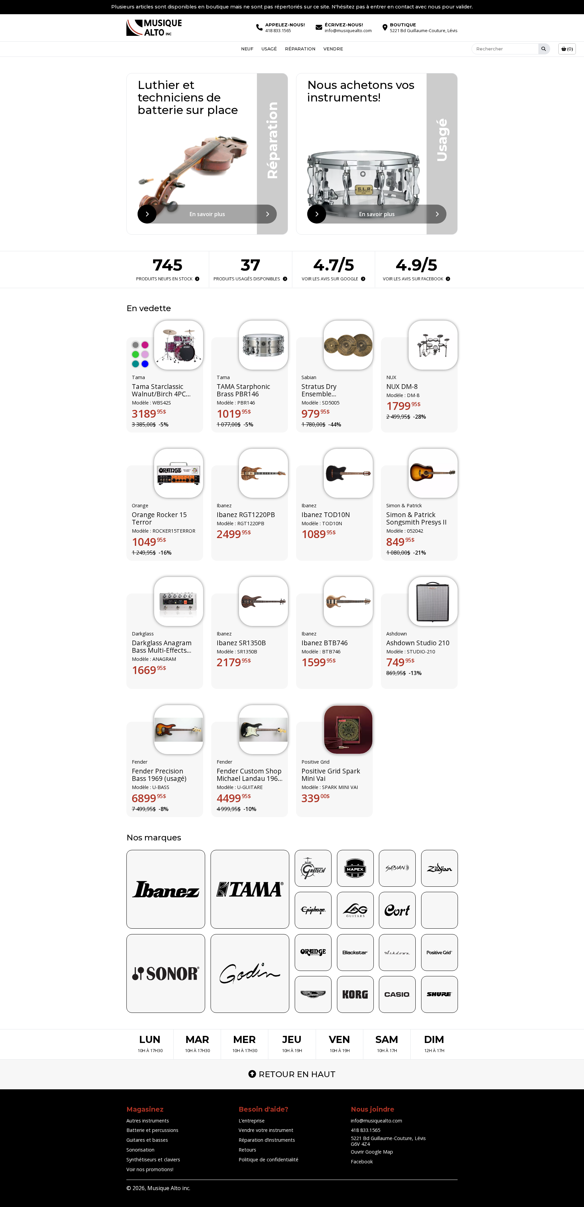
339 (315, 798)
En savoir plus (207, 214)
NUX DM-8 (402, 386)
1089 (318, 534)
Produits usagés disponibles (247, 279)
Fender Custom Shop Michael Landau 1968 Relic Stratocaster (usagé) (249, 775)
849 (400, 541)
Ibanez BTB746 (324, 643)
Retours (247, 1149)
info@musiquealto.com (376, 1120)
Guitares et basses (147, 1140)
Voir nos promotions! (149, 1169)
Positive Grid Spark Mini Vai (330, 775)
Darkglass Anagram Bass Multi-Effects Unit (162, 646)
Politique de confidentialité (268, 1159)
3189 (149, 413)
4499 (234, 798)
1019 (234, 413)
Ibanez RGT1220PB (246, 514)
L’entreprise (252, 1120)
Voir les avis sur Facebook (413, 279)
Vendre (333, 48)
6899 (149, 798)
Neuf (247, 48)
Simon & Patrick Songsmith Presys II (416, 518)
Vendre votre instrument (266, 1130)
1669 (149, 670)
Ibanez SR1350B (241, 643)
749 (400, 662)
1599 (318, 662)
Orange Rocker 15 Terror (159, 518)
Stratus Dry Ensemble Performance (321, 390)
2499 (234, 534)
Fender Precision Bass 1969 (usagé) (159, 775)
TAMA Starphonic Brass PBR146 (243, 390)
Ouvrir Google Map (372, 1151)
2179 (234, 662)
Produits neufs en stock (164, 279)
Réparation (300, 48)
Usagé (269, 48)
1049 (149, 541)
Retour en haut (297, 1074)
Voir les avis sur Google (330, 279)
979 (315, 413)
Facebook (362, 1161)
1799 (403, 405)
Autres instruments (147, 1120)
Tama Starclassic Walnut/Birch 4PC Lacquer (159, 390)
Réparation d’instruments (267, 1140)
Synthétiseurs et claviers (153, 1159)
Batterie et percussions (152, 1130)
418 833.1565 (365, 1130)
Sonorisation (140, 1149)
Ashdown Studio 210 (417, 643)
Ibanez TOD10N (325, 514)
